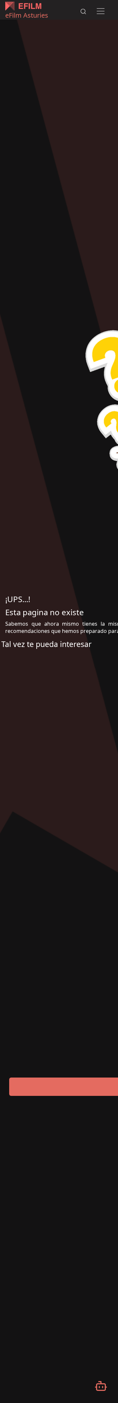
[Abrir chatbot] (100, 1385)
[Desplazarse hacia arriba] (96, 0)
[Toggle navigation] (100, 11)
